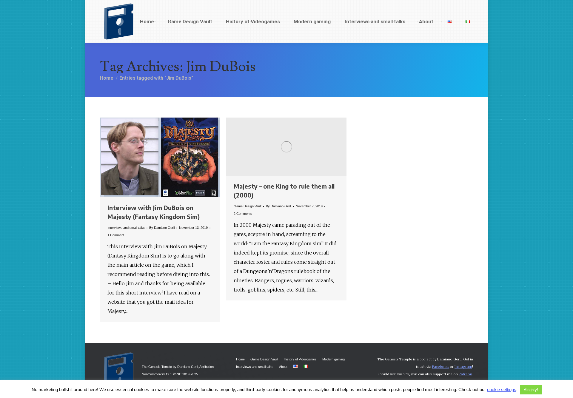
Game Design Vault (247, 206)
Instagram (463, 367)
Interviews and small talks (126, 227)
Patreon (465, 374)
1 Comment (115, 235)
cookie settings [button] (501, 389)
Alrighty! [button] (531, 390)
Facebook (440, 367)
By (162, 227)
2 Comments (243, 213)
